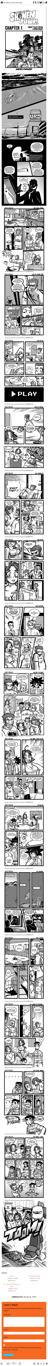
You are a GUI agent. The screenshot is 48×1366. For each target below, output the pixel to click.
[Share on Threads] (38, 2)
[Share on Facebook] (34, 2)
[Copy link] (46, 2)
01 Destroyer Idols (34, 1276)
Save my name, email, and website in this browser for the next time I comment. (22, 1349)
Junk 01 (11, 1276)
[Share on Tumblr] (36, 2)
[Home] (2, 2)
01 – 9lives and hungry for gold (11, 1285)
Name (5, 1330)
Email (5, 1337)
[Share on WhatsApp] (43, 2)
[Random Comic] (34, 1363)
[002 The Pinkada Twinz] (46, 1363)
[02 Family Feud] (43, 1363)
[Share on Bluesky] (40, 2)
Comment (6, 1315)
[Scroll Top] (1, 1363)
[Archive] (38, 1363)
